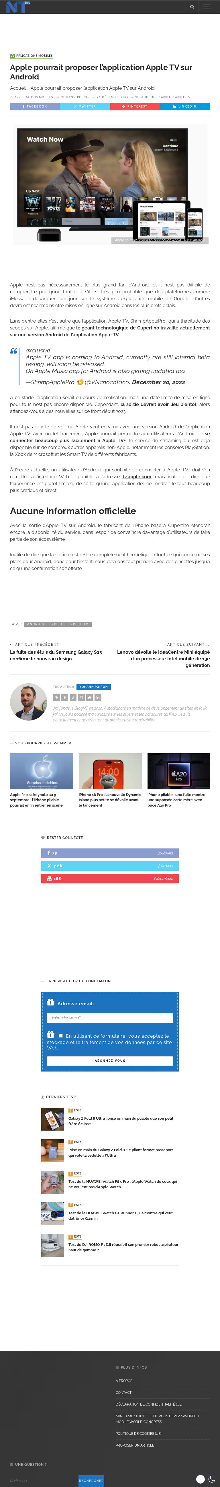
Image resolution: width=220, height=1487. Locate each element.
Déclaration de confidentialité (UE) (149, 1404)
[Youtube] (89, 697)
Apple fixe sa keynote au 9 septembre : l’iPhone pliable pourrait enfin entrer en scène (36, 800)
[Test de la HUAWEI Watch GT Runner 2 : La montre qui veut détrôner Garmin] (52, 1213)
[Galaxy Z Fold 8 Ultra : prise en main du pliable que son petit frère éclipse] (52, 1118)
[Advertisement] (110, 28)
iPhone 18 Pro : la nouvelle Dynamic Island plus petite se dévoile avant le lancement (110, 800)
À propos (124, 1381)
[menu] (206, 6)
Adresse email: (76, 1003)
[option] (41, 780)
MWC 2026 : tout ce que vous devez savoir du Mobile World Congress (157, 1419)
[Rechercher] (192, 7)
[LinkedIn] (98, 697)
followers (165, 853)
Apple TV (182, 97)
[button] (206, 1479)
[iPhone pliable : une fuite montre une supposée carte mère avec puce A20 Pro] (179, 771)
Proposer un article (135, 1445)
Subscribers (163, 878)
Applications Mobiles (32, 56)
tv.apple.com (137, 476)
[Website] (56, 697)
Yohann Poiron (75, 97)
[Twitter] (73, 697)
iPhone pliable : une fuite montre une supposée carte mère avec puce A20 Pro (176, 800)
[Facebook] (64, 697)
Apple (166, 97)
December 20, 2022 (158, 382)
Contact (123, 1393)
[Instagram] (81, 697)
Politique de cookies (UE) (138, 1434)
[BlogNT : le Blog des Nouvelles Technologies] (18, 6)
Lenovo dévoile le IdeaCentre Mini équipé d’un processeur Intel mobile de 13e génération (163, 658)
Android (149, 97)
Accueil (18, 88)
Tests (76, 1111)
